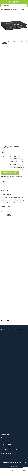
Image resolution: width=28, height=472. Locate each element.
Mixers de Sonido (18, 176)
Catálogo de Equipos (8, 9)
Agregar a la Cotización (10, 172)
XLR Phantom (8, 178)
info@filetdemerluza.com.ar (8, 447)
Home (2, 9)
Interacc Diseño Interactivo (20, 463)
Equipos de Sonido (16, 9)
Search (25, 5)
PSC (4, 152)
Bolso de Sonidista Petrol (9, 215)
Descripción (4, 190)
